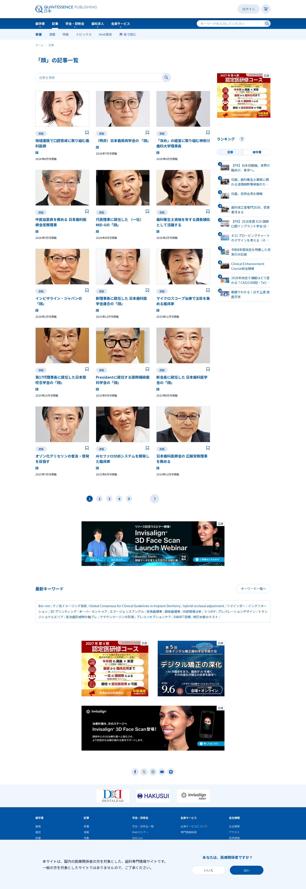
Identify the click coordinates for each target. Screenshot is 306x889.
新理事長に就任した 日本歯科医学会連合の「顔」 (121, 301)
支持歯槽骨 (154, 611)
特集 (65, 34)
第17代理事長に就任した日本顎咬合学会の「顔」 (60, 379)
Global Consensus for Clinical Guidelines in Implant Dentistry (135, 606)
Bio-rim (44, 606)
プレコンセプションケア (154, 617)
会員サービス (120, 23)
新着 (39, 34)
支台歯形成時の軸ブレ (81, 617)
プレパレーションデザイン (237, 611)
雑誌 (38, 832)
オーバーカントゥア (93, 611)
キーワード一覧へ (253, 588)
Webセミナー (140, 832)
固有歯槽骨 (172, 611)
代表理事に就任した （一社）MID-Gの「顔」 (119, 222)
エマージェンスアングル (127, 611)
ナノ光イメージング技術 (70, 606)
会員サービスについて (194, 826)
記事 (55, 23)
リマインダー (236, 606)
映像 (38, 838)
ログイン (248, 9)
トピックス (84, 34)
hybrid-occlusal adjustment (203, 606)
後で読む (130, 34)
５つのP (209, 611)
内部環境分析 (192, 611)
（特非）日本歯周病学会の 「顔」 (123, 140)
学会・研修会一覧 (143, 826)
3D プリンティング (63, 611)
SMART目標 (182, 617)
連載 (52, 34)
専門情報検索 (189, 832)
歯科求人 (97, 23)
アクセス (234, 832)
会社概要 (234, 826)
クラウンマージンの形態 (117, 617)
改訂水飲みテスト (205, 617)
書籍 (38, 826)
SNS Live (137, 838)
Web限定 (105, 34)
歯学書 (40, 23)
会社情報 (234, 818)
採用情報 (234, 838)
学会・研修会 (74, 23)
